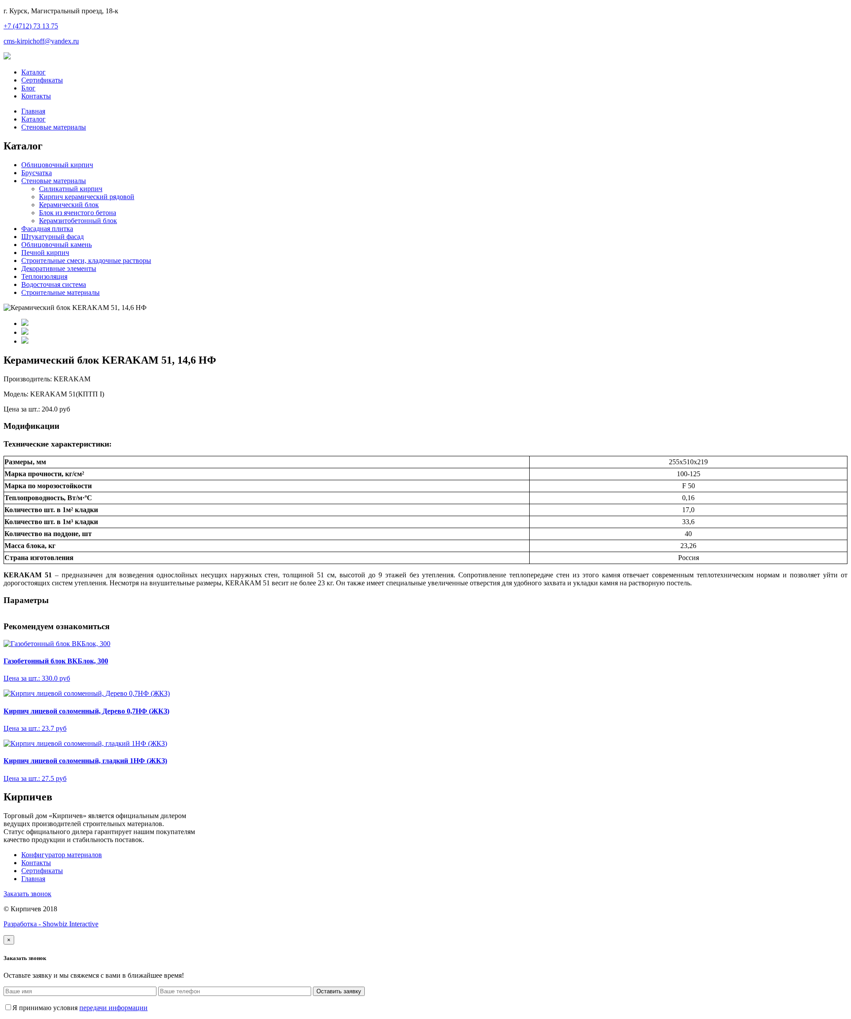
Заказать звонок (27, 894)
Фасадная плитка (47, 228)
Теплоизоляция (44, 276)
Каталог (33, 72)
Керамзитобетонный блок (78, 220)
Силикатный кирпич (70, 188)
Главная (33, 111)
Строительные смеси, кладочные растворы (86, 260)
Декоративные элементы (58, 268)
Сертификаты (42, 80)
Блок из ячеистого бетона (77, 212)
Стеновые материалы (53, 127)
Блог (28, 88)
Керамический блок (69, 204)
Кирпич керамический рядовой (86, 196)
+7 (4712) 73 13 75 (31, 26)
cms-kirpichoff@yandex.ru (41, 41)
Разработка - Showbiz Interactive (51, 924)
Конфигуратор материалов (61, 854)
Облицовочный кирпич (57, 165)
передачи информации (113, 1007)
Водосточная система (53, 284)
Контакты (36, 96)
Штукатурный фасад (52, 236)
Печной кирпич (45, 252)
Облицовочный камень (56, 244)
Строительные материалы (60, 292)
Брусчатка (36, 172)
